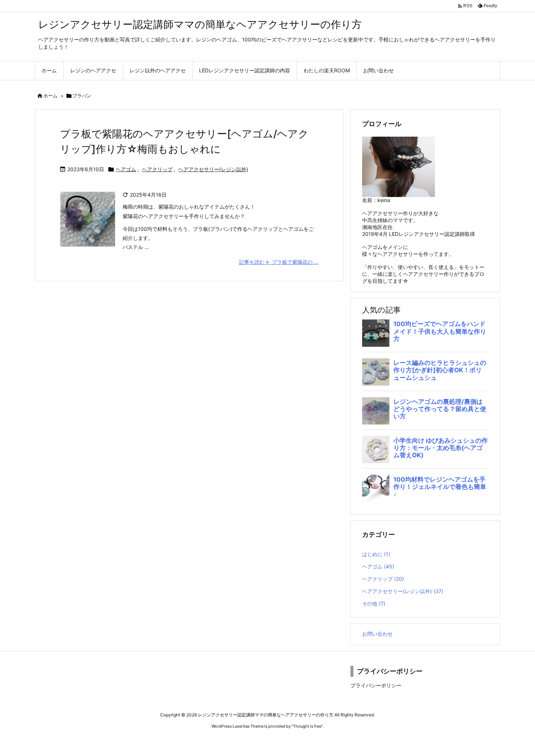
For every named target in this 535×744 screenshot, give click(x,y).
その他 (373, 603)
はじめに (376, 554)
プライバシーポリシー (375, 685)
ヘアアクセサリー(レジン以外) (213, 169)
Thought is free (307, 726)
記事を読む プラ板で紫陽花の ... (278, 262)
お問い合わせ (377, 634)
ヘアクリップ (157, 169)
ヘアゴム (126, 169)
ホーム (50, 95)
